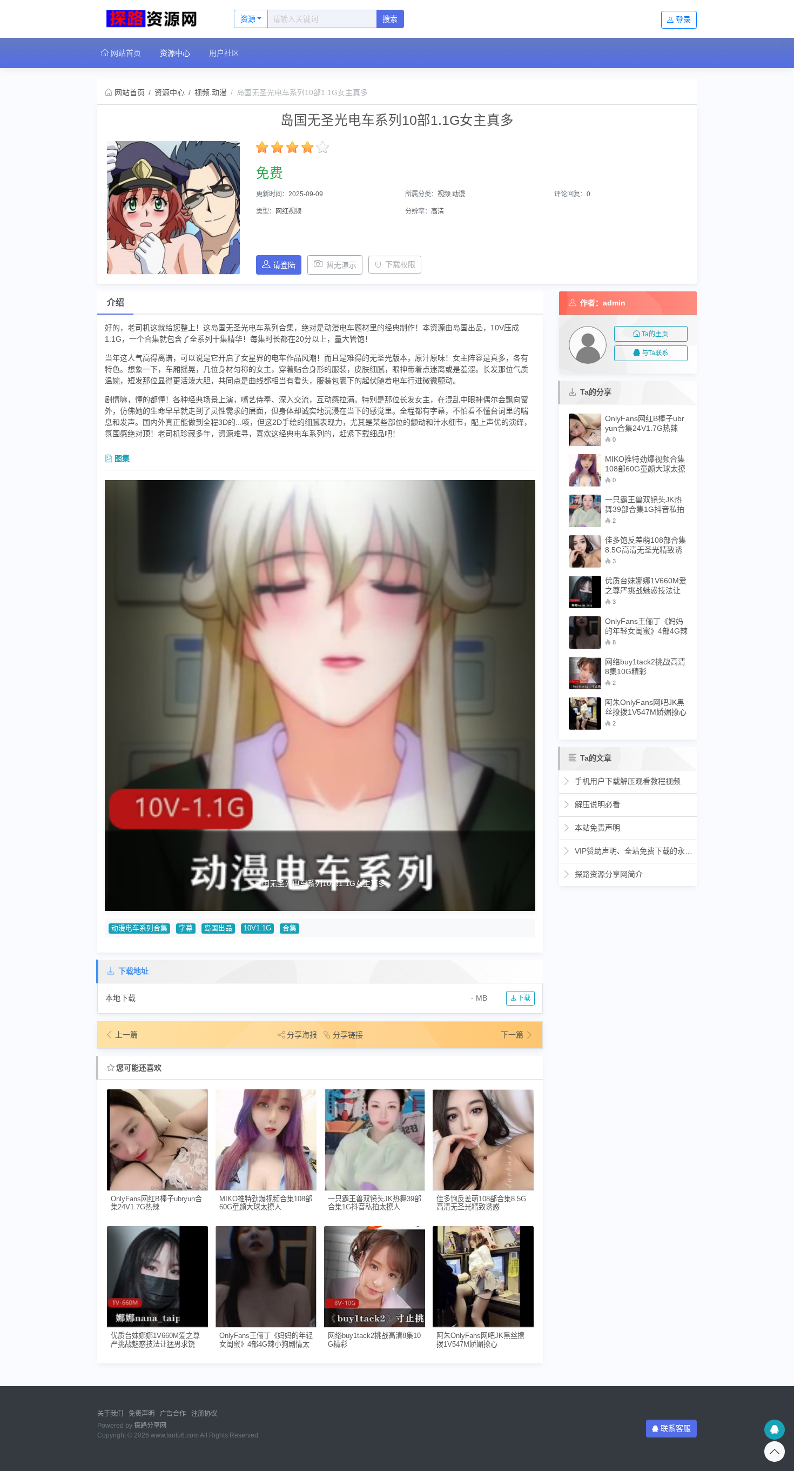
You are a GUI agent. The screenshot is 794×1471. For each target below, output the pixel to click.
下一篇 (513, 1034)
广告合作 (173, 1413)
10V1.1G (257, 928)
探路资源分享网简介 (608, 874)
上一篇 (126, 1034)
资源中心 (175, 53)
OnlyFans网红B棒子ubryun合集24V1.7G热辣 (156, 1203)
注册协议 (204, 1413)
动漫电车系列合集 (139, 928)
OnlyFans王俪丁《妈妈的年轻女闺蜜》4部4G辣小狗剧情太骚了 (266, 1340)
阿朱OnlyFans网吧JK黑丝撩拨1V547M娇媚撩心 (480, 1340)
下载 (523, 998)
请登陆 (284, 265)
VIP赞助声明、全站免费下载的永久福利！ (633, 851)
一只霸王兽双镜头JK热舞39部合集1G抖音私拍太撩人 (374, 1203)
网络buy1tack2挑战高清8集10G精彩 (374, 1340)
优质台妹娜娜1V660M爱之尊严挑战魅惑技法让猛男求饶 (155, 1340)
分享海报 (302, 1034)
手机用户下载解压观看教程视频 (627, 781)
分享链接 (348, 1034)
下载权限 (400, 264)
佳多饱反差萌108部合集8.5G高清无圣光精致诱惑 (481, 1203)
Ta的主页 (655, 334)
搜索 (390, 19)
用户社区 (224, 53)
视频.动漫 (210, 92)
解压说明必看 (596, 804)
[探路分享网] (154, 19)
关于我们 (110, 1413)
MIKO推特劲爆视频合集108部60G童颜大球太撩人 (265, 1203)
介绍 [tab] (115, 302)
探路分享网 (150, 1425)
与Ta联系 (655, 353)
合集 (289, 928)
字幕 (186, 928)
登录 (683, 19)
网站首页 (125, 53)
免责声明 (141, 1413)
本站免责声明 (596, 827)
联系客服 (676, 1428)
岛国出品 (218, 928)
